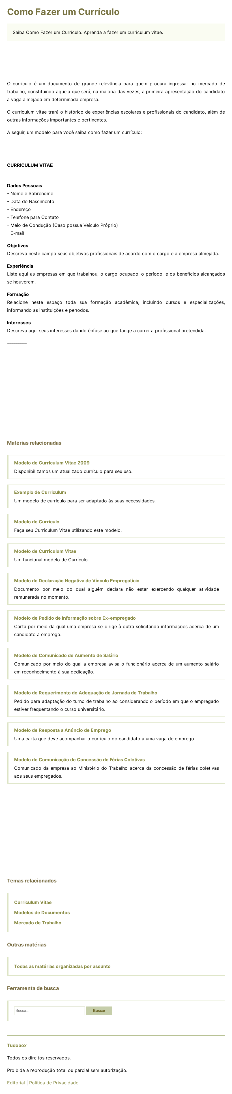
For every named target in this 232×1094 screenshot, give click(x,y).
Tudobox (17, 1045)
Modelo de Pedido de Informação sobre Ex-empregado (75, 618)
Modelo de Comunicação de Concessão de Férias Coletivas (79, 759)
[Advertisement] (116, 59)
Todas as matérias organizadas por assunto (62, 966)
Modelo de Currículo (36, 521)
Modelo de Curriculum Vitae (45, 551)
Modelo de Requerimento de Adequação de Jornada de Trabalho (85, 693)
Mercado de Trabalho (37, 922)
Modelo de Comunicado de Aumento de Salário (66, 655)
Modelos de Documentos (42, 912)
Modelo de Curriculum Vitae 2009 (52, 463)
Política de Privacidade (53, 1083)
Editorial (16, 1083)
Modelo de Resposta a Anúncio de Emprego (62, 730)
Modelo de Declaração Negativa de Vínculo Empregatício (76, 580)
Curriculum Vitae (33, 902)
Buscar (99, 1010)
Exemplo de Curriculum (40, 492)
